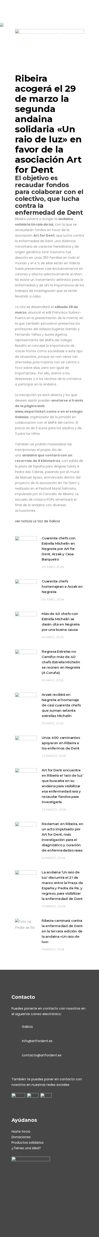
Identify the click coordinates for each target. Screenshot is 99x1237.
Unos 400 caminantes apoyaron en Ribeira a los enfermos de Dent (61, 742)
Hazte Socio (21, 1131)
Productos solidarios (28, 1142)
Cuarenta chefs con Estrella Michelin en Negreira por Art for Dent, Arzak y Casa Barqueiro (59, 548)
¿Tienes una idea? (26, 1148)
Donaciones (21, 1137)
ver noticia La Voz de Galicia (37, 521)
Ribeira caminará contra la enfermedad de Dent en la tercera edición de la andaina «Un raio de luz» (62, 931)
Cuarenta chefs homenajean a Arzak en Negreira (62, 586)
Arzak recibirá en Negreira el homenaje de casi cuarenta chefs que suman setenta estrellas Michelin (61, 705)
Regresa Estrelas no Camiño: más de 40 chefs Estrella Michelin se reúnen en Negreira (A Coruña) (61, 662)
